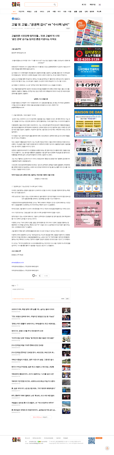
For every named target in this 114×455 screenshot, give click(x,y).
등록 (67, 298)
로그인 (84, 4)
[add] (107, 448)
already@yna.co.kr (18, 262)
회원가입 (92, 4)
